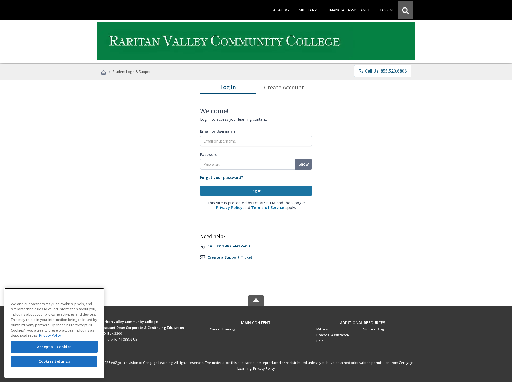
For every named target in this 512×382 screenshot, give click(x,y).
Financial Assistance (332, 335)
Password (209, 154)
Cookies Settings (54, 361)
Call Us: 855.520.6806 (383, 71)
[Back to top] (256, 321)
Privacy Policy (229, 207)
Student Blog (373, 329)
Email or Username (217, 131)
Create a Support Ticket (230, 257)
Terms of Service (267, 207)
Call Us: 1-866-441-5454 (228, 246)
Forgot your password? (221, 177)
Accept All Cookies (54, 346)
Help (320, 340)
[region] (54, 333)
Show (304, 164)
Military (322, 329)
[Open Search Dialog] (405, 10)
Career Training (222, 329)
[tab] (228, 88)
